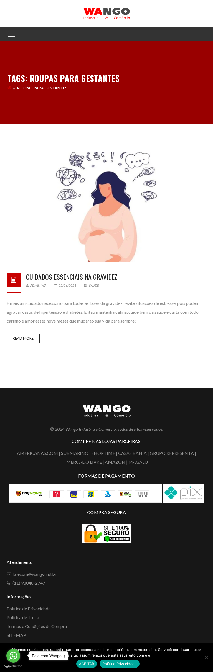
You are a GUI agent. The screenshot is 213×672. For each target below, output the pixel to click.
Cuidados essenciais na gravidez (71, 277)
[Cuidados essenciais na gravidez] (106, 207)
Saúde (94, 285)
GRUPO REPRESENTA (172, 453)
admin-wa (38, 285)
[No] (206, 657)
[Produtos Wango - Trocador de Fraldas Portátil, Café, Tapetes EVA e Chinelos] (106, 12)
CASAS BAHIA (132, 453)
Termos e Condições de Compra (37, 626)
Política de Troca (23, 617)
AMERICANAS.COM (37, 453)
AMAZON (115, 462)
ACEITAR (86, 663)
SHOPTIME (103, 453)
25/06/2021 (67, 285)
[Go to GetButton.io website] (13, 666)
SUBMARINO (74, 453)
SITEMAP (16, 635)
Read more (23, 338)
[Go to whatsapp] (13, 656)
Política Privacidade (119, 663)
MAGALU (138, 462)
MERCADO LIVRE (84, 462)
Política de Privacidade (28, 608)
